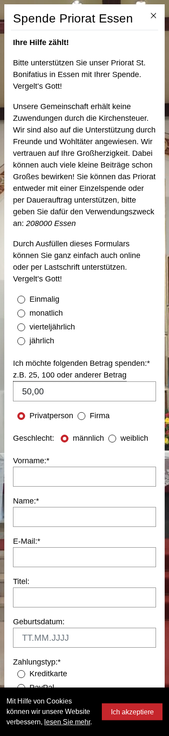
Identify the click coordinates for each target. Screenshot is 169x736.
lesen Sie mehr (67, 722)
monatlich (46, 313)
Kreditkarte (48, 673)
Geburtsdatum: (39, 621)
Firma (100, 415)
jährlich (41, 340)
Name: (26, 501)
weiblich (134, 438)
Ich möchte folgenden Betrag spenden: (81, 363)
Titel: (21, 581)
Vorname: (31, 460)
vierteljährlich (52, 327)
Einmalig (44, 299)
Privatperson (51, 415)
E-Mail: (26, 541)
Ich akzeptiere (132, 711)
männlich (88, 438)
